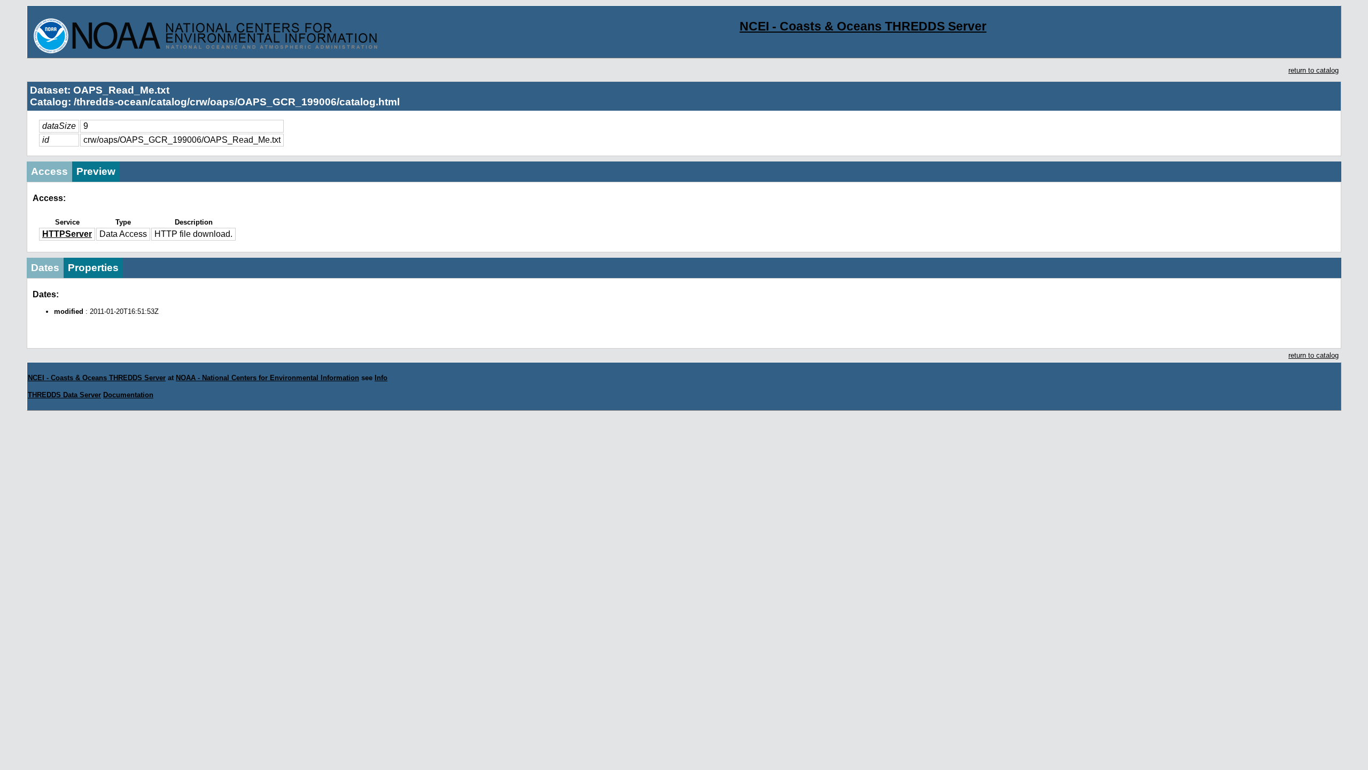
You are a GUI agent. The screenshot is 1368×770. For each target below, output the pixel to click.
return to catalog (1313, 70)
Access (49, 171)
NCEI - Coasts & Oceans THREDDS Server (863, 26)
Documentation (128, 395)
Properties (93, 267)
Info (381, 378)
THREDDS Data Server (64, 395)
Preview (95, 171)
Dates (45, 267)
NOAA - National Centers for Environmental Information (267, 378)
